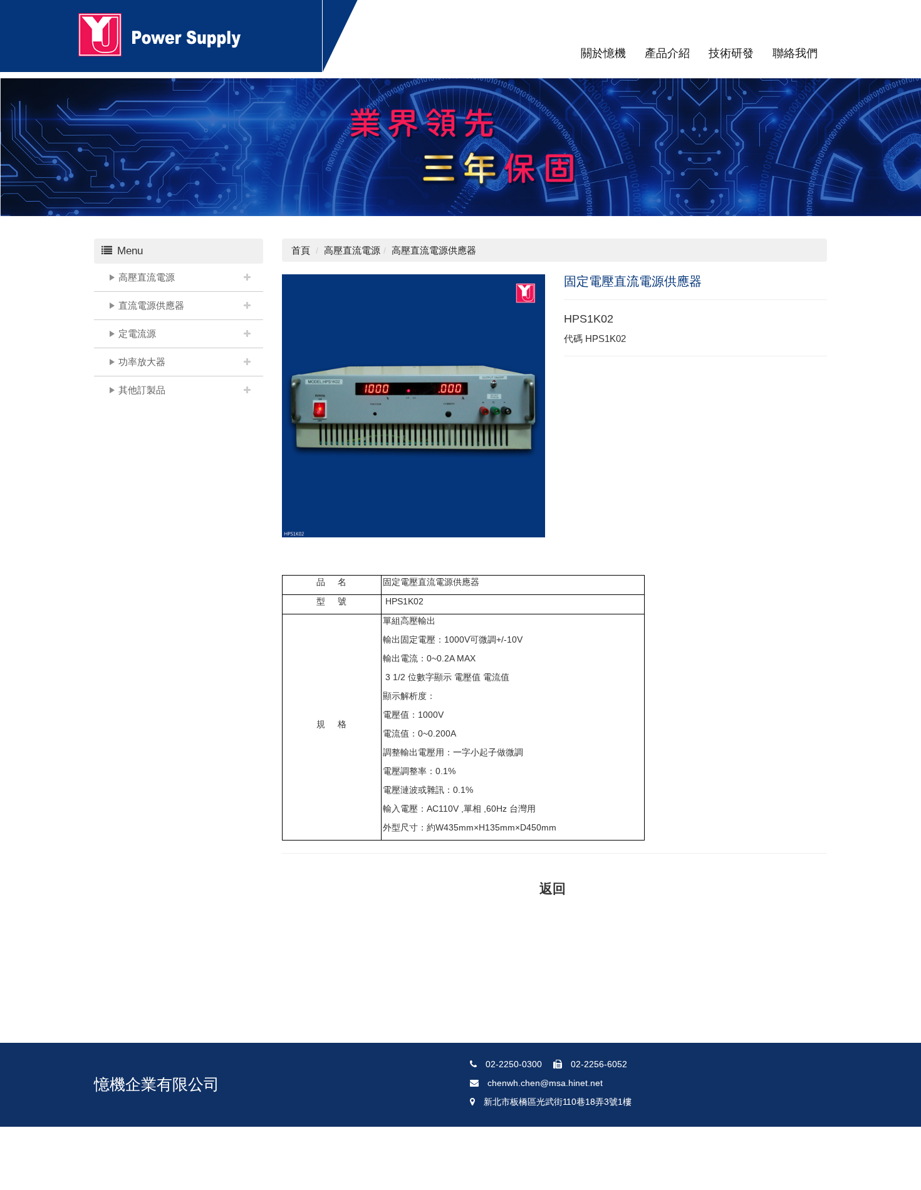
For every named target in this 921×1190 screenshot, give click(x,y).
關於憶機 (603, 53)
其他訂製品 (141, 390)
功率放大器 (141, 361)
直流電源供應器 (151, 305)
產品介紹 (667, 53)
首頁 (300, 250)
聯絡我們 (795, 53)
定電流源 (137, 333)
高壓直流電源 (146, 277)
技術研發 (731, 53)
